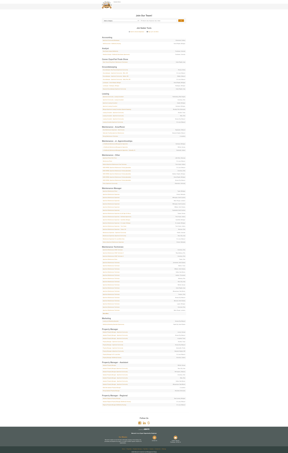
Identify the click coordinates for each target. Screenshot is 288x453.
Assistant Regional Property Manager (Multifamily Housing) (117, 401)
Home (123, 449)
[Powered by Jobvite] (144, 429)
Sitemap (164, 449)
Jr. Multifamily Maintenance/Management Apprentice (115, 144)
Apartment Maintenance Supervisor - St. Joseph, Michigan (116, 223)
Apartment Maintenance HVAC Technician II (113, 253)
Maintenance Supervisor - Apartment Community (114, 232)
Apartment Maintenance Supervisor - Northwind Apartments (117, 216)
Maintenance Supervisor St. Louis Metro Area (113, 239)
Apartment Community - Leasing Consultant (113, 96)
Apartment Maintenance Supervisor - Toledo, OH (114, 229)
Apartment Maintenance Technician (111, 262)
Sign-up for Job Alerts (153, 31)
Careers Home (117, 2)
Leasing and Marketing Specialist (110, 321)
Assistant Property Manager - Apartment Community (115, 332)
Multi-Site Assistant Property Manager (112, 387)
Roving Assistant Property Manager (111, 390)
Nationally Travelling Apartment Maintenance (113, 133)
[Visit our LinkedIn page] (144, 423)
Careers (151, 449)
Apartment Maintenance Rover (110, 191)
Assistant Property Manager (109, 365)
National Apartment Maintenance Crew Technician (115, 164)
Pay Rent (145, 449)
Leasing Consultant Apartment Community (113, 122)
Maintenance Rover (107, 161)
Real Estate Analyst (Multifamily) (110, 51)
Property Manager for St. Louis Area (111, 354)
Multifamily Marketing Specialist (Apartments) (113, 324)
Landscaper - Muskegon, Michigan (111, 85)
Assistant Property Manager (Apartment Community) (115, 368)
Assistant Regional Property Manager (112, 398)
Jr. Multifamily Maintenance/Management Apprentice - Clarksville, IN (119, 150)
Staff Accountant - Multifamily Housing (112, 43)
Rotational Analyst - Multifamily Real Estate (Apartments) (116, 54)
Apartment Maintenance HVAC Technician (113, 250)
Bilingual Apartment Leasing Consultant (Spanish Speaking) (117, 109)
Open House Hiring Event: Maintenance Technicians (115, 62)
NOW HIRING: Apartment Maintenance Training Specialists (117, 167)
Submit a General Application (137, 31)
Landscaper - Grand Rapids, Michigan (112, 82)
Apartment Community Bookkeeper (111, 40)
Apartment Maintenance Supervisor (111, 194)
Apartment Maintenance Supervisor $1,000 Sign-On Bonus (117, 213)
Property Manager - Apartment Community (113, 341)
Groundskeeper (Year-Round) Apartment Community (115, 70)
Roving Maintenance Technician (110, 136)
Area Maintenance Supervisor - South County (113, 130)
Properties (129, 449)
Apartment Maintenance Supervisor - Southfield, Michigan (116, 219)
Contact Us (154, 440)
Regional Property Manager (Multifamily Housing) (114, 405)
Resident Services (137, 449)
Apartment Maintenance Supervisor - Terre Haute (114, 226)
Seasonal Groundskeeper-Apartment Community (114, 89)
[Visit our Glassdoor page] (149, 423)
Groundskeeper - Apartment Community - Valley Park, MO (116, 79)
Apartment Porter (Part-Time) (110, 158)
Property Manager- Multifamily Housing (112, 357)
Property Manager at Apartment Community (113, 351)
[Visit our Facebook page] (139, 423)
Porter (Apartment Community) (110, 183)
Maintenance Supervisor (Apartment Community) (114, 235)
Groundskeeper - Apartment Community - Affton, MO (115, 73)
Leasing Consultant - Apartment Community (113, 112)
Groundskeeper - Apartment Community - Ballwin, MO (115, 76)
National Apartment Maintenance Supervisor (113, 242)
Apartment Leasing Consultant (110, 103)
